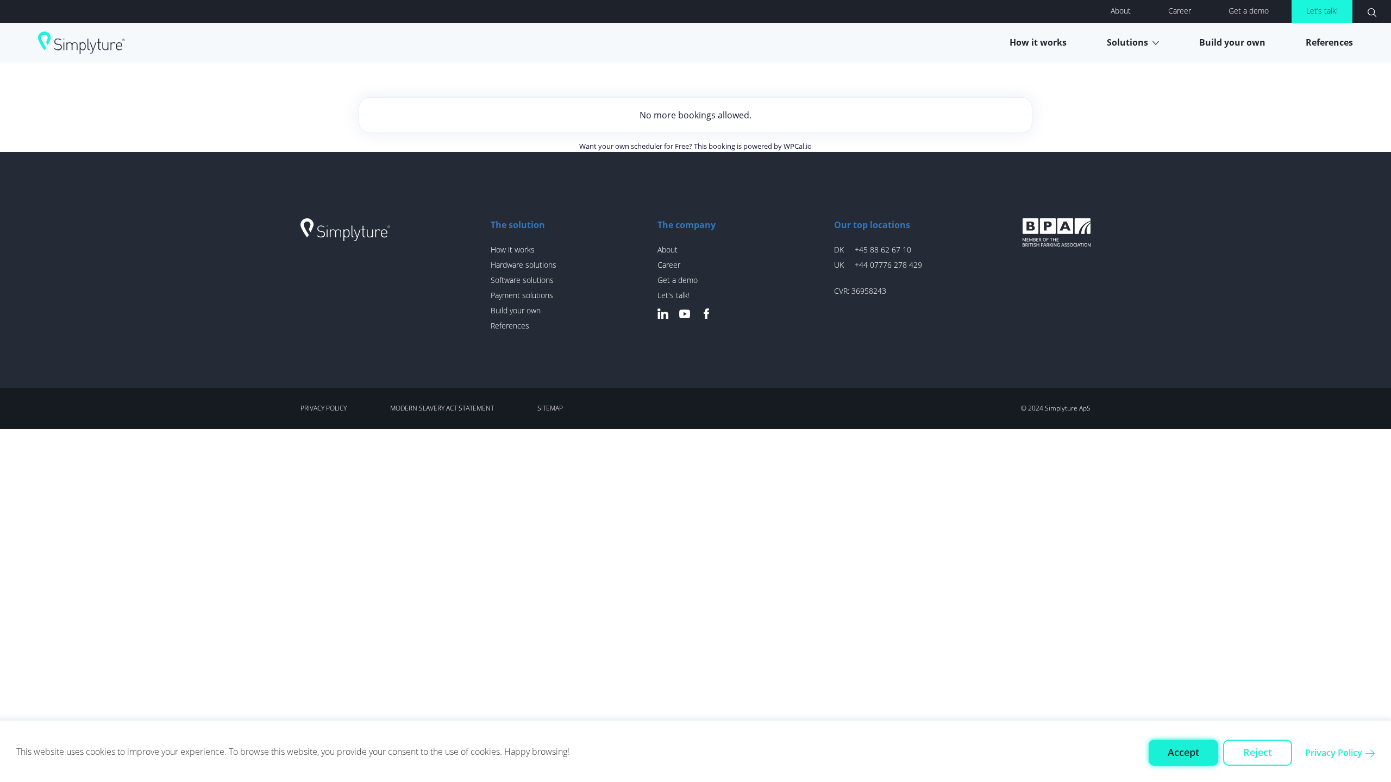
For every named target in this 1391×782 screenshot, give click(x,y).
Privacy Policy (1333, 753)
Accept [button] (1183, 752)
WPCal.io (798, 146)
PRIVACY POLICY (323, 408)
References (1329, 42)
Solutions (1127, 42)
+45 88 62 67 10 (883, 249)
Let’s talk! (1322, 10)
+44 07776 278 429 (888, 265)
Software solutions (522, 280)
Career (1179, 10)
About (1121, 10)
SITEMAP (550, 408)
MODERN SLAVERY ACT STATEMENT (442, 408)
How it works (1038, 42)
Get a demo (1249, 10)
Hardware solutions (523, 265)
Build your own (1232, 42)
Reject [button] (1257, 752)
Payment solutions (522, 295)
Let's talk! (673, 295)
